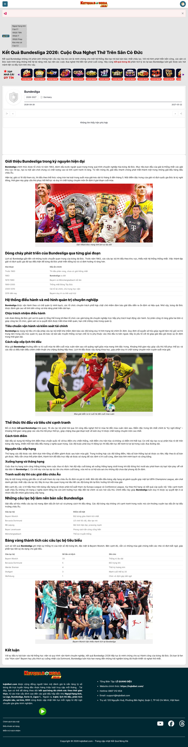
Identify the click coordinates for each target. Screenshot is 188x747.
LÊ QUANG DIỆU (124, 681)
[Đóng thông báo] (183, 13)
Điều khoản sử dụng (11, 726)
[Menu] (5, 4)
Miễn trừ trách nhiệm (11, 730)
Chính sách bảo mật (11, 722)
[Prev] (18, 74)
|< (7, 113)
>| (181, 113)
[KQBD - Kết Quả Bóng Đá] (94, 4)
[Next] (183, 74)
